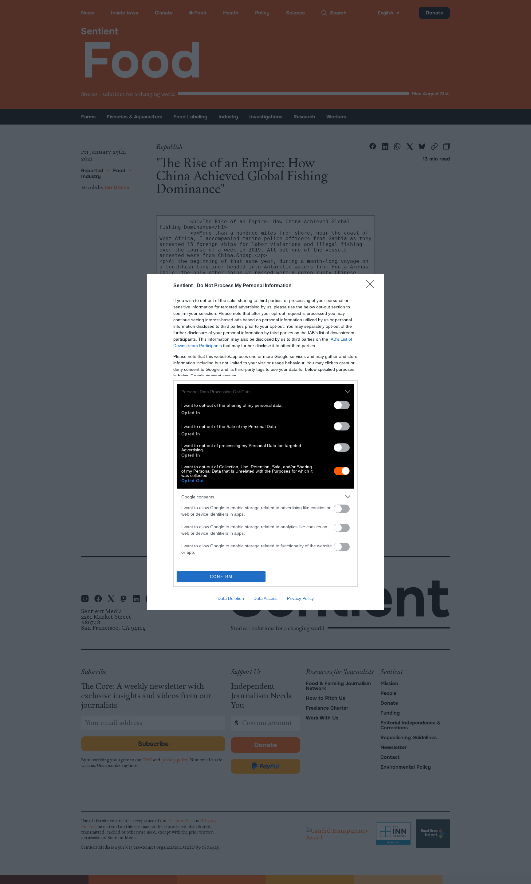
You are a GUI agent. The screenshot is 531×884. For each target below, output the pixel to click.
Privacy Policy (300, 598)
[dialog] (265, 442)
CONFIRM (221, 576)
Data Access (265, 598)
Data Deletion (231, 598)
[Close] (372, 286)
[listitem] (265, 391)
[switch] (342, 405)
